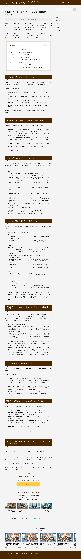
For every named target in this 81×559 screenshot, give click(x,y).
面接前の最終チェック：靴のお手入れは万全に (21, 64)
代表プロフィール (60, 23)
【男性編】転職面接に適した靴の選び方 (19, 54)
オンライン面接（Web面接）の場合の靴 (19, 62)
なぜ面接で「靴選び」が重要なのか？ (19, 49)
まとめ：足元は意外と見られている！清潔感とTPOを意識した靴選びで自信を (28, 67)
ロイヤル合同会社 (16, 2)
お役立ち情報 (54, 2)
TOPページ (58, 13)
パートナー (58, 30)
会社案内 (58, 17)
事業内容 (58, 20)
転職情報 (62, 2)
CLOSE (44, 45)
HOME (6, 553)
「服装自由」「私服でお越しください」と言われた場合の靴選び (25, 59)
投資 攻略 (69, 2)
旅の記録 (58, 27)
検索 (74, 9)
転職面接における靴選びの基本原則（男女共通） (21, 52)
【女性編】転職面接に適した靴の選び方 (19, 57)
